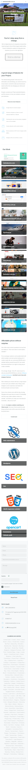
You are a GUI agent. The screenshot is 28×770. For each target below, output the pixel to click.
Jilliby (4, 685)
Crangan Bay (20, 662)
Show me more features (14, 101)
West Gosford (18, 745)
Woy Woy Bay (8, 749)
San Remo (11, 725)
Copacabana (13, 662)
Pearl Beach (13, 716)
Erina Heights (14, 671)
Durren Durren (7, 668)
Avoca (9, 641)
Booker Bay (15, 648)
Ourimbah (7, 714)
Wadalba (8, 741)
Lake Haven (12, 693)
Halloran (12, 681)
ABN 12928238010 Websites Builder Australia (11, 762)
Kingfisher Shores (10, 691)
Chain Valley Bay (16, 656)
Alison (18, 639)
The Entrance (12, 733)
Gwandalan (21, 679)
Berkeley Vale (7, 646)
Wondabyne (7, 747)
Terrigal (6, 733)
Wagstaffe (13, 741)
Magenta (16, 700)
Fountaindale (21, 673)
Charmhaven (7, 658)
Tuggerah (6, 737)
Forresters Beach (12, 673)
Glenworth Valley (18, 675)
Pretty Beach (20, 720)
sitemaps (24, 760)
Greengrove (7, 679)
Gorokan (7, 677)
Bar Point (7, 643)
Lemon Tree (6, 695)
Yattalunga (20, 754)
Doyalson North (20, 666)
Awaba (22, 641)
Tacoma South (14, 731)
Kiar (5, 687)
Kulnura (5, 693)
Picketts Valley (16, 718)
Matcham (20, 704)
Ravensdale (7, 722)
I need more (14, 416)
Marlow (14, 704)
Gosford (13, 677)
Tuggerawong (13, 737)
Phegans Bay (8, 718)
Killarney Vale (10, 687)
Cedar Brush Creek (14, 654)
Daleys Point (6, 664)
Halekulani (6, 681)
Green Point (19, 677)
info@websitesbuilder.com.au (12, 623)
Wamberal (7, 743)
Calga (17, 652)
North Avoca (13, 712)
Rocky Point (15, 722)
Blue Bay (21, 646)
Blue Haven (8, 648)
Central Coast (6, 639)
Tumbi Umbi (21, 737)
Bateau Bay (14, 643)
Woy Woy (21, 747)
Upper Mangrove (18, 739)
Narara (6, 710)
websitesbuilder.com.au (9, 1)
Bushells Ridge (11, 652)
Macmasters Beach (8, 700)
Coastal (14, 639)
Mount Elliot (12, 708)
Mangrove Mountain (13, 702)
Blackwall (15, 646)
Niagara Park (12, 710)
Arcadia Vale (16, 641)
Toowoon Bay (13, 735)
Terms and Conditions (21, 764)
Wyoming (7, 752)
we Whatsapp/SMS (10, 627)
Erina (8, 671)
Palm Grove (14, 714)
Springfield (8, 729)
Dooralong (6, 666)
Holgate (13, 683)
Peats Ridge (20, 716)
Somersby (13, 727)
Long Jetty (11, 698)
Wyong (13, 752)
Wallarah (20, 741)
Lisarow (13, 695)
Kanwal (17, 685)
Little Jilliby (19, 695)
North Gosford (20, 712)
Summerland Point (17, 729)
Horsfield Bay (20, 683)
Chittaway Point (12, 660)
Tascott (21, 731)
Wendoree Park (10, 745)
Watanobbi (20, 743)
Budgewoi (6, 650)
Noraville (6, 712)
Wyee (14, 749)
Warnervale (14, 743)
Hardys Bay (7, 683)
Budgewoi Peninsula (16, 650)
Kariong (22, 685)
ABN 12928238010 (10, 607)
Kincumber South (19, 689)
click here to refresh (18, 583)
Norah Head (20, 710)
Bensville (20, 643)
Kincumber (11, 689)
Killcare (17, 687)
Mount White (19, 708)
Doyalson (12, 666)
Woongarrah (14, 747)
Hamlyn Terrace (20, 681)
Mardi (10, 704)
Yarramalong (13, 754)
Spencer (19, 727)
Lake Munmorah (20, 693)
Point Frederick (12, 720)
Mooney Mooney (9, 706)
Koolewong (19, 691)
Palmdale (20, 714)
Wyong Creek (19, 752)
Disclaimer (7, 586)
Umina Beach (9, 739)
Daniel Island (14, 664)
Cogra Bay (20, 660)
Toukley (20, 735)
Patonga (6, 716)
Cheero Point (15, 658)
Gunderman (14, 679)
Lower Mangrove (19, 698)
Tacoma (7, 731)
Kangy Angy (11, 685)
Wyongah (6, 754)
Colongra (6, 662)
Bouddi (21, 648)
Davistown (21, 664)
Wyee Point (20, 749)
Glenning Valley (9, 675)
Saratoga (17, 725)
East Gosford (16, 668)
